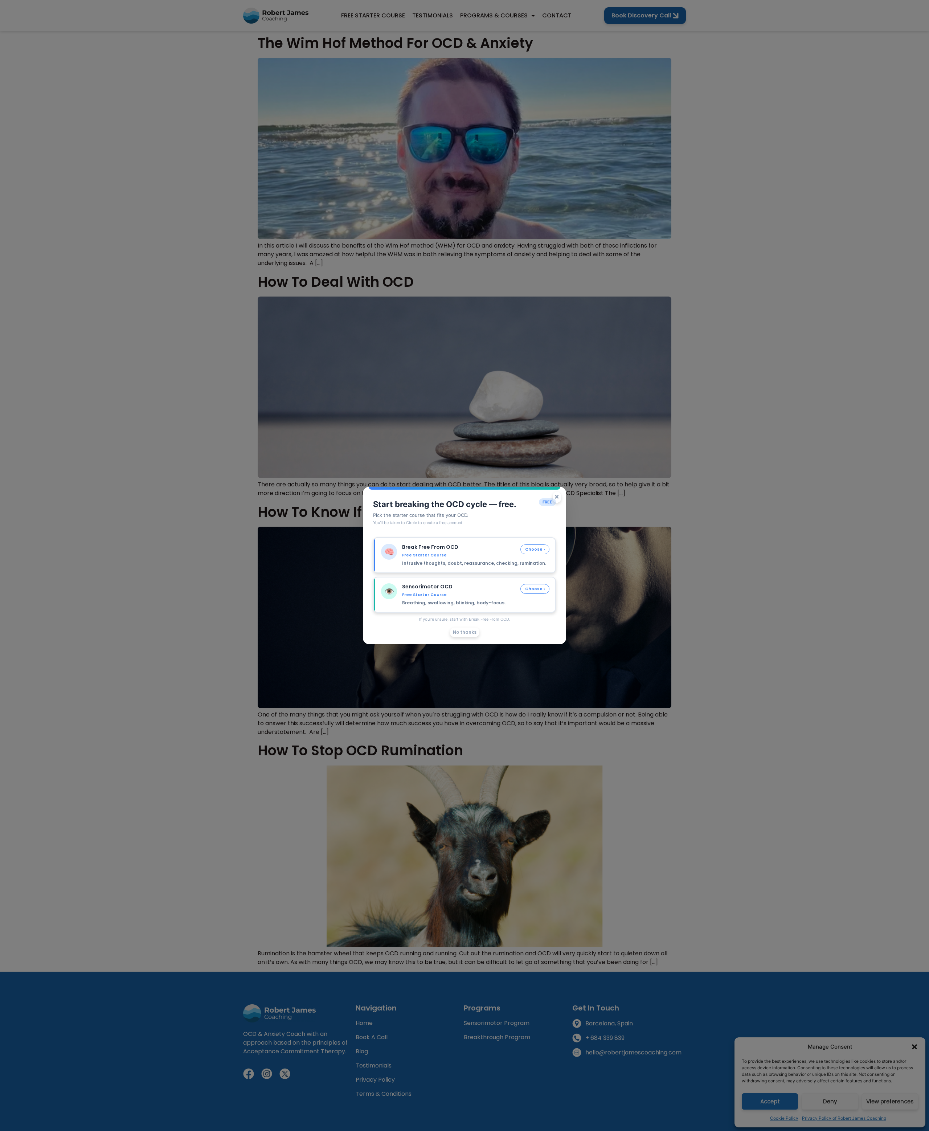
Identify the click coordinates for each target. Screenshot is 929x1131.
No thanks (464, 632)
